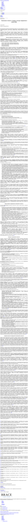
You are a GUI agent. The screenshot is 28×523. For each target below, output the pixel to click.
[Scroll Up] (0, 522)
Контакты (3, 5)
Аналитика (3, 519)
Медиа (3, 4)
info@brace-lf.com (2, 487)
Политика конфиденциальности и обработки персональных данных (9, 512)
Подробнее (2, 482)
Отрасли (3, 3)
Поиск (1, 514)
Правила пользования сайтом (4, 511)
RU (2, 11)
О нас (2, 2)
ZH (3, 13)
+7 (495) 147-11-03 (2, 490)
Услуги (3, 501)
